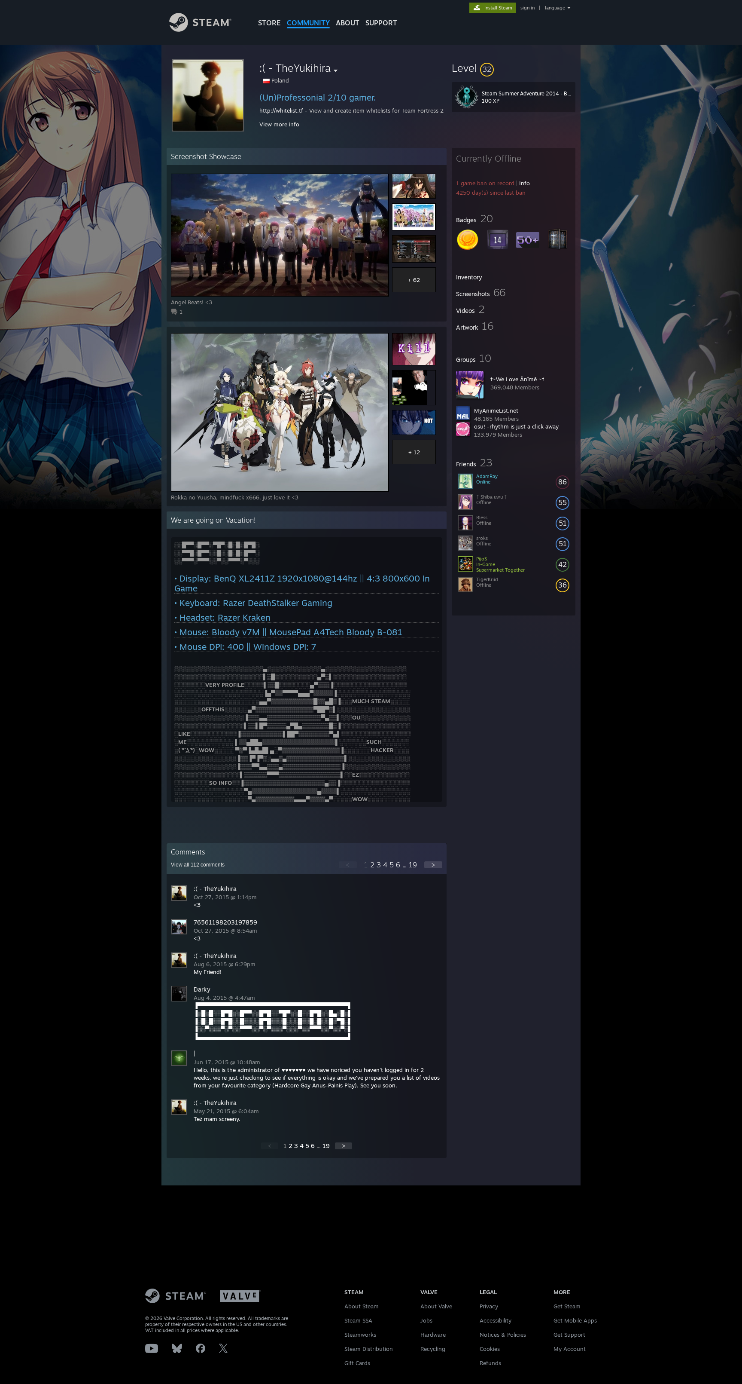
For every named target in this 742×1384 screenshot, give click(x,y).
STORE (269, 22)
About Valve (436, 1306)
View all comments (198, 865)
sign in (527, 8)
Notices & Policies (503, 1334)
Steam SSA (358, 1320)
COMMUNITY (308, 22)
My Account (569, 1348)
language (555, 8)
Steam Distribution (368, 1348)
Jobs (426, 1320)
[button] (513, 68)
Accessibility (495, 1320)
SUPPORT (381, 22)
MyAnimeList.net (496, 410)
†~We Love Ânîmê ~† (517, 379)
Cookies (490, 1348)
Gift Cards (357, 1363)
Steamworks (360, 1334)
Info (524, 183)
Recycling (432, 1348)
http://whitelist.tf (281, 110)
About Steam (361, 1306)
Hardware (433, 1334)
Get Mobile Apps (575, 1320)
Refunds (490, 1363)
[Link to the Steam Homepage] (200, 29)
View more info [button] (279, 124)
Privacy (489, 1306)
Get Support (569, 1334)
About (347, 22)
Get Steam (567, 1306)
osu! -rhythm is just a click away (516, 426)
